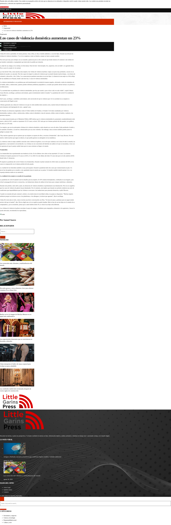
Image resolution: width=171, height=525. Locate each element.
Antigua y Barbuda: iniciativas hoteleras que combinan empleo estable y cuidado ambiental (32, 457)
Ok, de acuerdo (4, 7)
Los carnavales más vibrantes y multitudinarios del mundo (22, 476)
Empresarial (3, 34)
